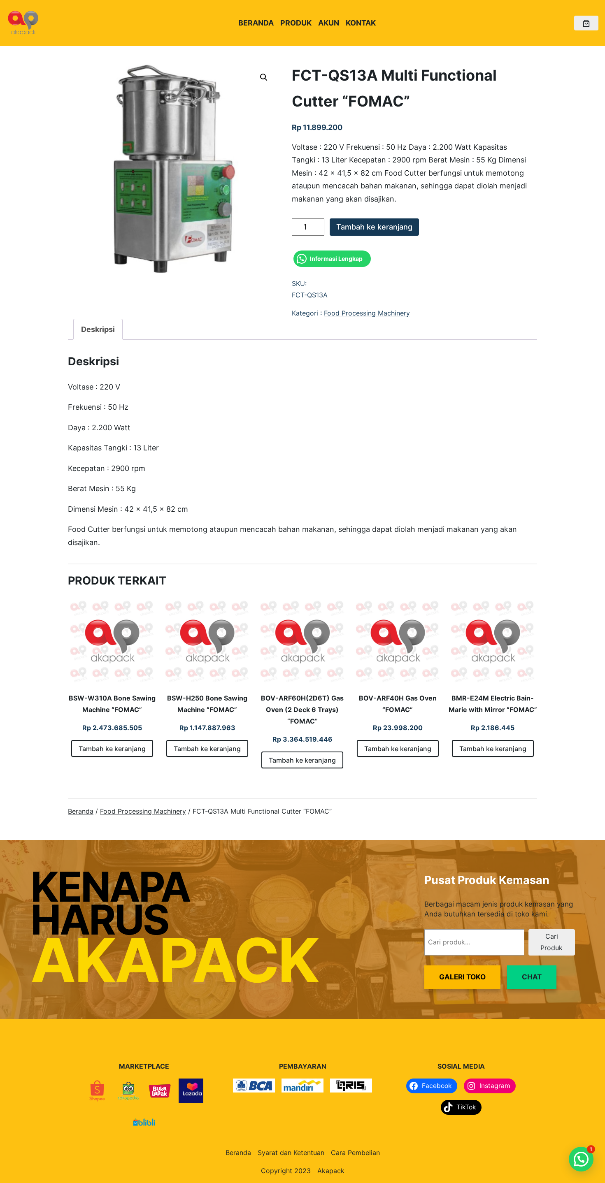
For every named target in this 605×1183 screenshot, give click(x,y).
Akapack (330, 1171)
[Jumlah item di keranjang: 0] (586, 23)
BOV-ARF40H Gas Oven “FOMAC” (398, 704)
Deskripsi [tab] (98, 329)
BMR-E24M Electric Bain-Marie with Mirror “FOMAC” (493, 704)
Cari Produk (551, 941)
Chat (532, 977)
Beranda (80, 811)
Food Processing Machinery (367, 313)
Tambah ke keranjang (374, 227)
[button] (263, 77)
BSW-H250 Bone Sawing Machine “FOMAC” (207, 704)
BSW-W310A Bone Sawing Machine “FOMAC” (112, 704)
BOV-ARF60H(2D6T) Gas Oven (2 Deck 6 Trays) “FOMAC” (302, 709)
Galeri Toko (462, 977)
